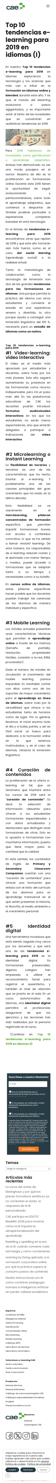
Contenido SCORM (15, 1314)
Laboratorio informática (18, 1351)
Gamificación (12, 1326)
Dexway (28, 1420)
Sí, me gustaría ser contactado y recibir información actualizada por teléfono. (26, 1115)
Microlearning (13, 1334)
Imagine (10, 1401)
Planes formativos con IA (18, 1405)
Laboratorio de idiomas (17, 1346)
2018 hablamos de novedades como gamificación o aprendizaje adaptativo (28, 155)
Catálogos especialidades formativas (25, 1397)
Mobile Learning (14, 1338)
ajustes (45, 1461)
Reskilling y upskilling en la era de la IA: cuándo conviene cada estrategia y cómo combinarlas (28, 1246)
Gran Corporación (15, 1372)
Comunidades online (16, 1330)
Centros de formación (17, 1368)
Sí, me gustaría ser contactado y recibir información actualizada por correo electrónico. (26, 1105)
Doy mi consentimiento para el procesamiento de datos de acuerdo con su (27, 1094)
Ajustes (43, 1469)
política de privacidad (18, 1096)
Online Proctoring (14, 1322)
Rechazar (28, 1469)
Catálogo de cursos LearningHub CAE (25, 1393)
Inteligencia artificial (16, 1318)
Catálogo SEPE (13, 1342)
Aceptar (12, 1469)
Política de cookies (15, 1464)
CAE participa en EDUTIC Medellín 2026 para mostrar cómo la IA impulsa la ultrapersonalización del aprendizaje (25, 1226)
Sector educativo (14, 1364)
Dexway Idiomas (14, 1385)
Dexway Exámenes (15, 1389)
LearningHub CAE (33, 1424)
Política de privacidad (39, 1464)
